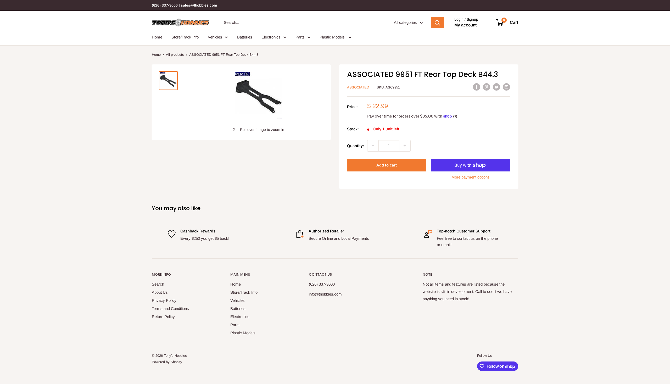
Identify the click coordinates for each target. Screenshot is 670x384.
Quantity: (355, 145)
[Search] (437, 22)
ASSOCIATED (358, 87)
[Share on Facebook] (476, 87)
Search (158, 284)
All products (175, 55)
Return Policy (163, 316)
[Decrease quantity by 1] (372, 145)
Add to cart (386, 165)
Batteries (244, 37)
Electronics (271, 37)
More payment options (470, 177)
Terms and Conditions (170, 308)
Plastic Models (333, 37)
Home (157, 37)
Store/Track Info (185, 37)
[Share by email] (506, 87)
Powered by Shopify (167, 362)
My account (465, 25)
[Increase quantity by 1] (404, 145)
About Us (160, 292)
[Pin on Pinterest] (486, 87)
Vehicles (215, 37)
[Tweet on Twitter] (496, 87)
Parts (300, 37)
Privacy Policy (164, 300)
